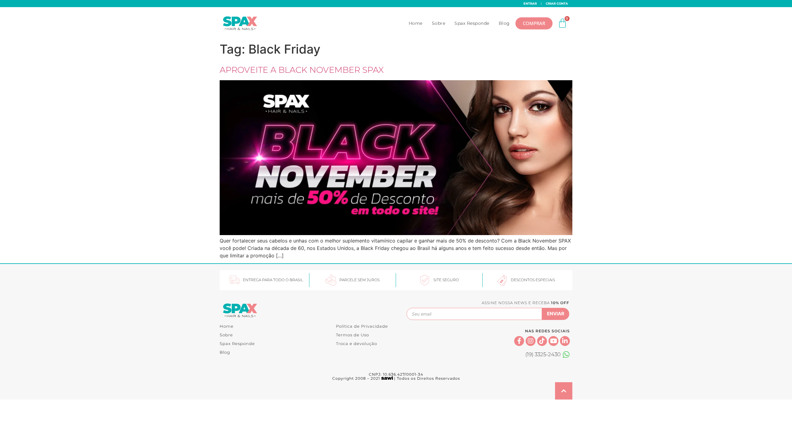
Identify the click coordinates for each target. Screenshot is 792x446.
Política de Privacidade (362, 326)
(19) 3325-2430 (543, 354)
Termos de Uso (352, 334)
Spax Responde (471, 23)
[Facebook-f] (519, 341)
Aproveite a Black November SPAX (302, 70)
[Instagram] (531, 341)
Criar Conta (557, 4)
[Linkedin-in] (565, 341)
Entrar (530, 4)
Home (416, 23)
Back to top (563, 391)
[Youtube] (553, 341)
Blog (504, 23)
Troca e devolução (356, 343)
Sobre (439, 23)
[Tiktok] (542, 341)
